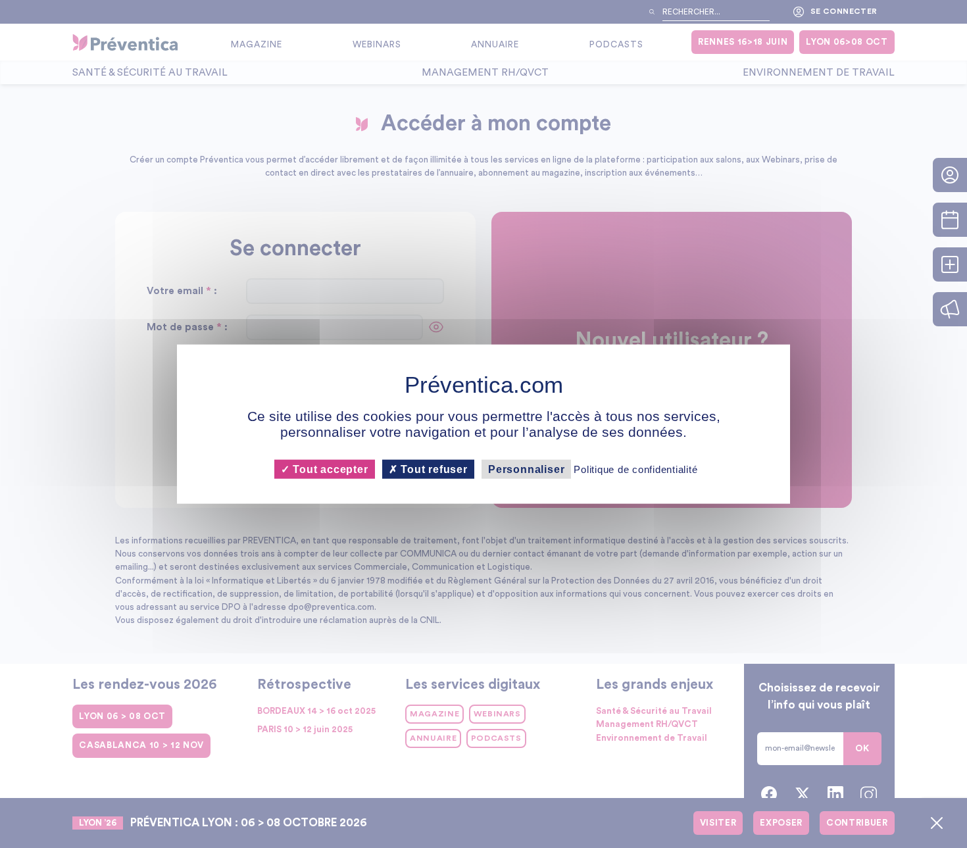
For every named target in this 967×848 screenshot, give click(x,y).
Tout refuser (433, 469)
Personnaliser (526, 469)
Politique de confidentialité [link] (635, 469)
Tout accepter (328, 469)
